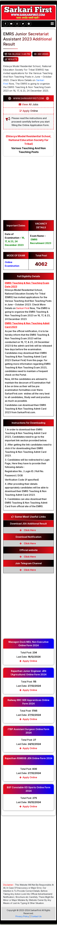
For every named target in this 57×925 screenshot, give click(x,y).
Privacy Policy (22, 916)
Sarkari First (22, 308)
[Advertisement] (28, 189)
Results (12, 59)
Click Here (29, 530)
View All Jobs (29, 104)
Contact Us (36, 916)
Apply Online (30, 110)
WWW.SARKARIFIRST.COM (28, 98)
